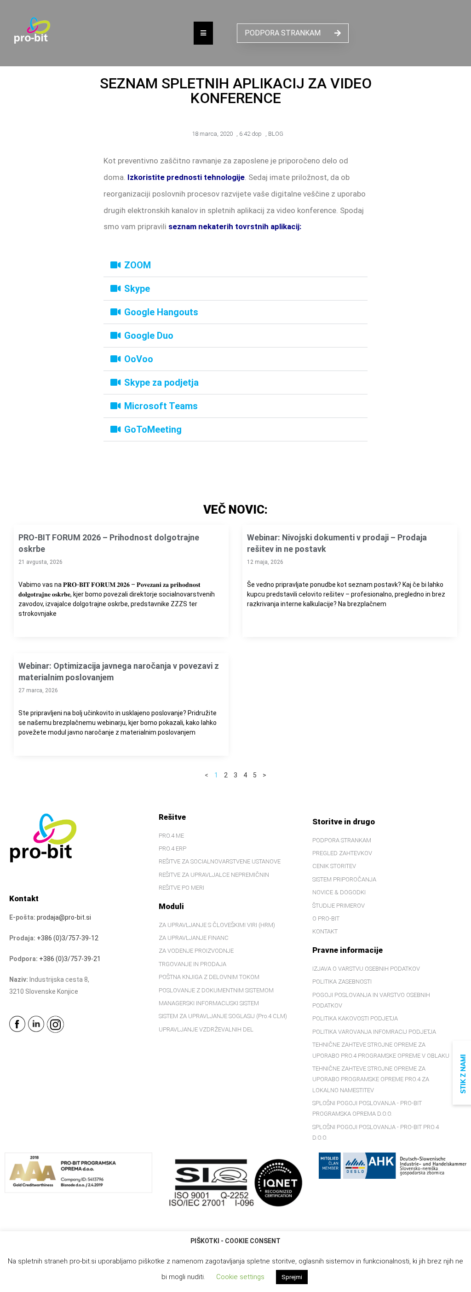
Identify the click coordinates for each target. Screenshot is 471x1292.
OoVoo (138, 359)
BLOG (275, 133)
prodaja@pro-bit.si (64, 917)
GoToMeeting (153, 429)
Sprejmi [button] (291, 1277)
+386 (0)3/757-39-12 (67, 938)
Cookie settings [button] (240, 1277)
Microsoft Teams (161, 405)
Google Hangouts (161, 312)
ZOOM (137, 265)
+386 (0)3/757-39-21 (70, 958)
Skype (137, 288)
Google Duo (148, 335)
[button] (235, 265)
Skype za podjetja (161, 382)
